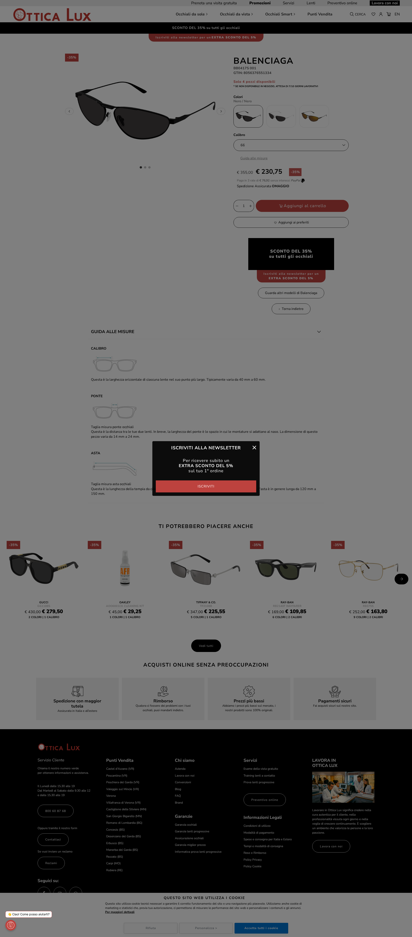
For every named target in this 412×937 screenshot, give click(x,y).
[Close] (254, 447)
